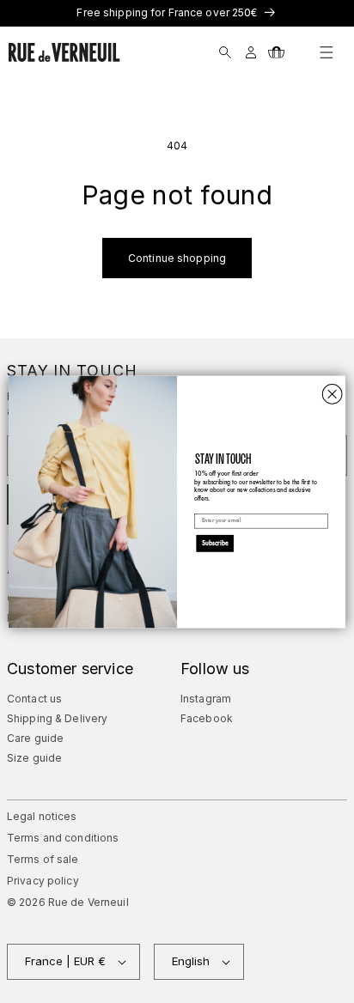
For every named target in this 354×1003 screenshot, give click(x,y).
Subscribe (215, 542)
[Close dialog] (332, 394)
